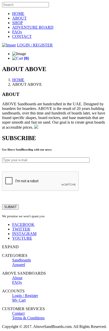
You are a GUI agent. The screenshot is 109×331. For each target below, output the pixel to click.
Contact (18, 313)
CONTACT (22, 36)
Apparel (18, 264)
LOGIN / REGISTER (35, 45)
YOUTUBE (22, 238)
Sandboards (21, 260)
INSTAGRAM (24, 233)
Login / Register (25, 295)
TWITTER (21, 229)
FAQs (17, 32)
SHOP (17, 23)
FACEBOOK (23, 224)
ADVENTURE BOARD (32, 27)
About (17, 278)
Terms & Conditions (28, 318)
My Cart (19, 300)
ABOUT (19, 18)
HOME (18, 13)
